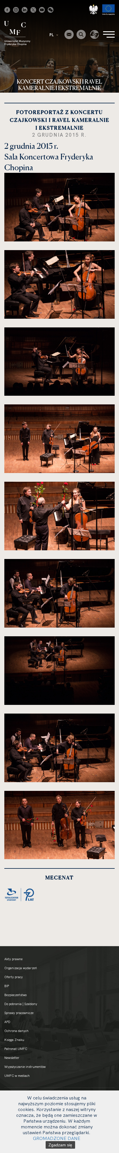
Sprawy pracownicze (19, 1013)
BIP (6, 986)
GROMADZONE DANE (56, 1138)
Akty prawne (13, 959)
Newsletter (11, 1058)
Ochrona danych (16, 1031)
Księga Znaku (14, 1040)
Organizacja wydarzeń (20, 968)
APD (7, 1022)
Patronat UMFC (15, 1049)
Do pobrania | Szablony (20, 1004)
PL (52, 34)
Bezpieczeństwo (15, 995)
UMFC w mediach (17, 1076)
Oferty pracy (13, 977)
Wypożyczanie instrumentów (25, 1067)
